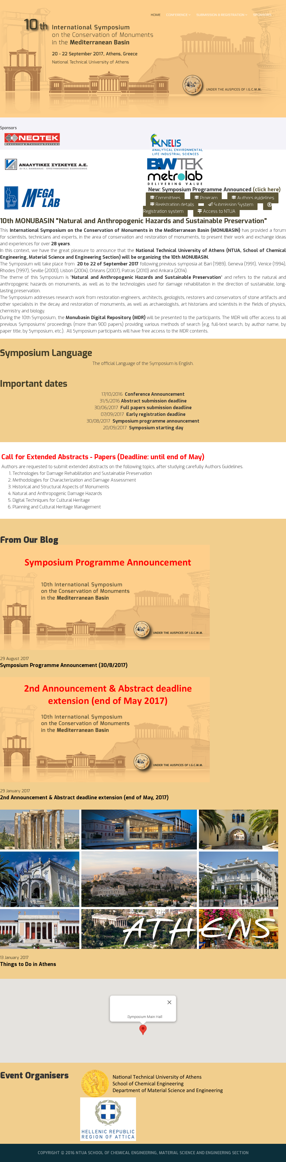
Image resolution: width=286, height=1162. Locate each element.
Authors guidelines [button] (255, 198)
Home (156, 15)
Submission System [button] (233, 205)
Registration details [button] (174, 205)
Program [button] (208, 198)
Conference (177, 15)
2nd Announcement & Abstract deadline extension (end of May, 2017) (84, 797)
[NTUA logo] (143, 1083)
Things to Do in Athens (28, 964)
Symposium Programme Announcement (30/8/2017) (64, 665)
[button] (143, 1029)
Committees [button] (167, 198)
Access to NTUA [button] (218, 211)
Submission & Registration (220, 15)
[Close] (169, 1002)
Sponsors (262, 15)
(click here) (267, 189)
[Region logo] (143, 1119)
